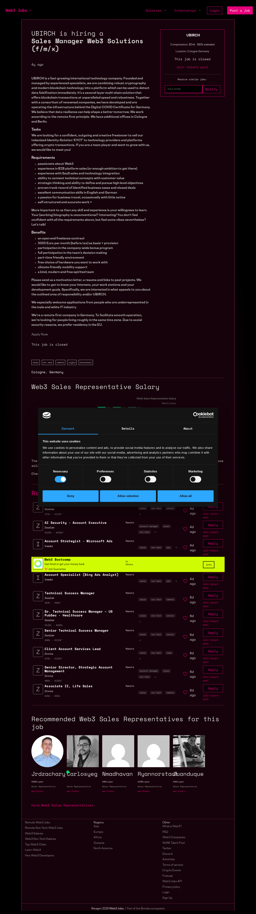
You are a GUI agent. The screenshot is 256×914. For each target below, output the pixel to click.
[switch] (105, 479)
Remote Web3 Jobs (37, 822)
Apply (213, 524)
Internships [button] (186, 10)
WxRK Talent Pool (173, 843)
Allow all (186, 496)
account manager (149, 526)
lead (169, 652)
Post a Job (240, 10)
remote (60, 362)
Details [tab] (128, 428)
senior (170, 508)
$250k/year (37, 781)
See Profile (37, 791)
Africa (97, 837)
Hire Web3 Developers (39, 855)
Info (209, 564)
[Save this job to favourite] (185, 510)
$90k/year (107, 781)
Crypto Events (171, 870)
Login (215, 10)
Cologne (38, 372)
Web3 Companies (173, 837)
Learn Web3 (33, 850)
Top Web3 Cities (35, 844)
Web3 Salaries (34, 833)
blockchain (86, 362)
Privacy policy (171, 887)
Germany (56, 372)
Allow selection (128, 496)
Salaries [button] (155, 10)
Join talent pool (192, 67)
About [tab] (188, 428)
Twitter (166, 848)
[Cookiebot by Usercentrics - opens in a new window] (196, 415)
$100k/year (144, 781)
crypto (72, 362)
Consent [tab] (68, 428)
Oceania (99, 843)
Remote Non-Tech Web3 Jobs (44, 828)
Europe (98, 832)
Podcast (167, 876)
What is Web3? (172, 826)
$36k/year (178, 781)
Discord (167, 854)
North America (103, 848)
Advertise (168, 859)
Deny (70, 496)
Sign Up (167, 898)
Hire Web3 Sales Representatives (62, 805)
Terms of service (172, 865)
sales (36, 362)
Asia (96, 826)
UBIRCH (193, 35)
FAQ (165, 832)
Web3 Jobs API (172, 881)
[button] (30, 10)
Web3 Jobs (16, 10)
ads (168, 547)
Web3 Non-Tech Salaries (40, 839)
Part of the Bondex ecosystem (146, 908)
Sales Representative (43, 786)
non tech (47, 362)
